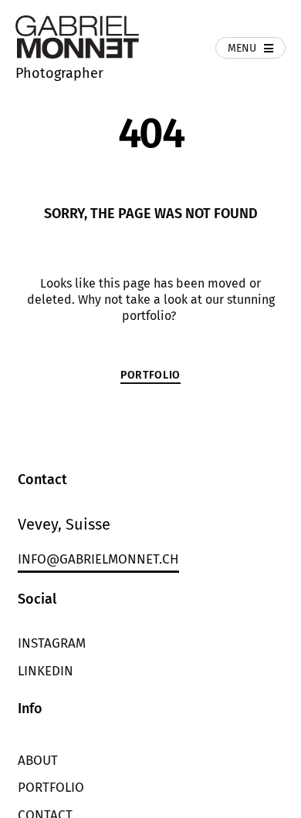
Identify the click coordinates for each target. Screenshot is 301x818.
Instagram (52, 643)
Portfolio (51, 787)
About (38, 760)
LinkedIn (45, 671)
